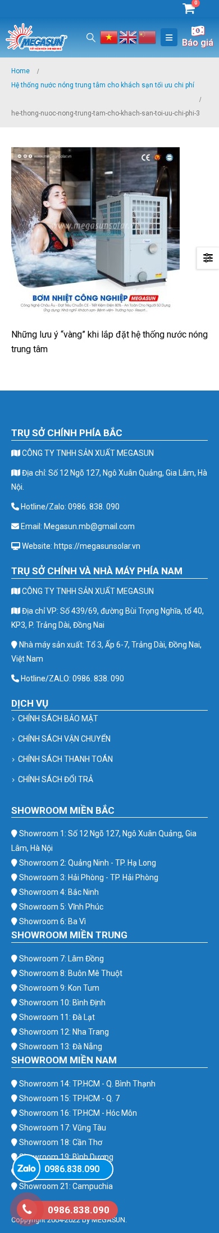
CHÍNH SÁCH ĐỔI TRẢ (55, 779)
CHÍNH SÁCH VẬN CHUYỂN (64, 738)
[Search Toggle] (91, 37)
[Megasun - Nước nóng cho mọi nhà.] (36, 37)
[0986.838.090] (26, 1168)
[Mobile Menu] (169, 37)
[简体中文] (147, 36)
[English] (128, 36)
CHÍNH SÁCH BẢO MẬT (58, 718)
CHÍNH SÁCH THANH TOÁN (65, 759)
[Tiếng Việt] (109, 36)
